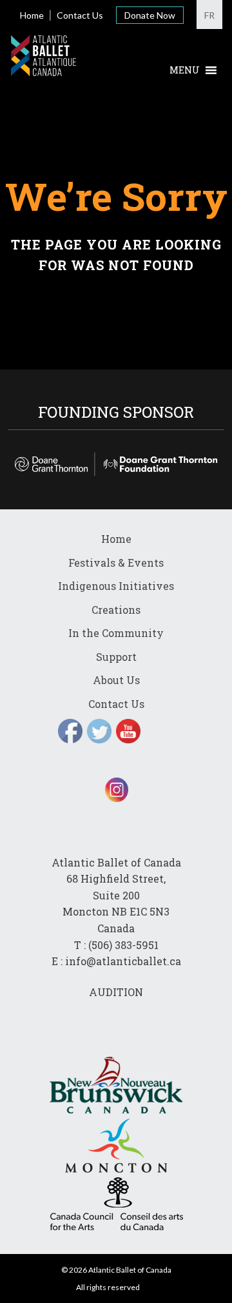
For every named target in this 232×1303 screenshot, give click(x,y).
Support (116, 656)
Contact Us (80, 15)
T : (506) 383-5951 (116, 945)
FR (209, 15)
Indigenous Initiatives (116, 586)
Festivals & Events (116, 562)
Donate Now (149, 15)
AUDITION (116, 992)
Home (32, 15)
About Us (116, 680)
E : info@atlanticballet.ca (116, 961)
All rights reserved (108, 1287)
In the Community (116, 633)
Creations (116, 609)
